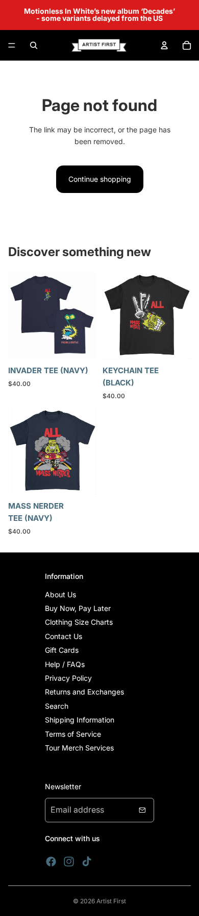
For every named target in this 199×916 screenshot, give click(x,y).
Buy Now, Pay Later (78, 608)
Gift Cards (62, 650)
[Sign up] (142, 810)
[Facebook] (51, 861)
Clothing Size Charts (79, 622)
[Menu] (11, 45)
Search (56, 706)
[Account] (164, 45)
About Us (60, 594)
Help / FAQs (65, 664)
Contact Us (63, 636)
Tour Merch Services (79, 747)
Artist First (111, 901)
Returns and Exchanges (84, 691)
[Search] (33, 45)
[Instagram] (69, 861)
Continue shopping (99, 179)
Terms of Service (73, 734)
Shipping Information (79, 719)
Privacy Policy (68, 678)
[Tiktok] (87, 861)
